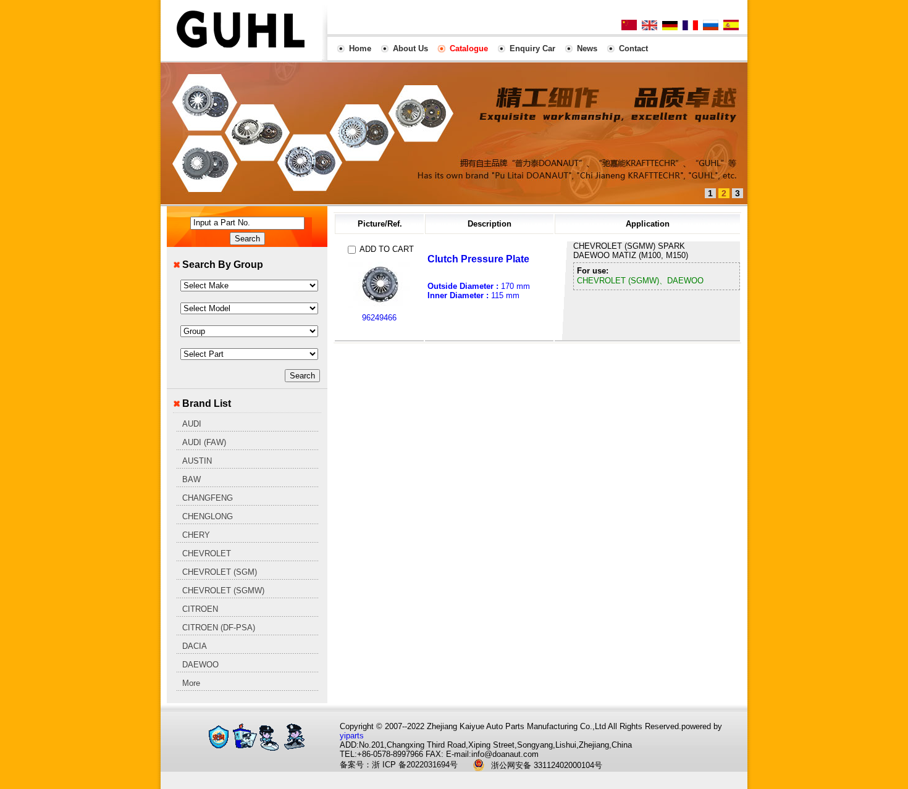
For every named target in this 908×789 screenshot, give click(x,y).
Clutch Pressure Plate (478, 259)
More (191, 683)
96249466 (379, 317)
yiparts (352, 735)
